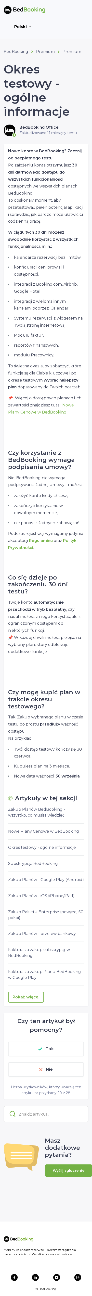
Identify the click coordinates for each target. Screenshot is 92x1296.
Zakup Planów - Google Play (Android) (46, 879)
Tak (49, 1049)
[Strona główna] (24, 10)
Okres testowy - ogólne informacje (42, 847)
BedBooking (16, 51)
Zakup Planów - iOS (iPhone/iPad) (41, 895)
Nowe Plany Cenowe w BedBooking (43, 831)
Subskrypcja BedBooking (33, 863)
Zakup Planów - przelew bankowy (42, 933)
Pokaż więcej (26, 997)
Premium (45, 51)
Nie (49, 1069)
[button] (83, 10)
